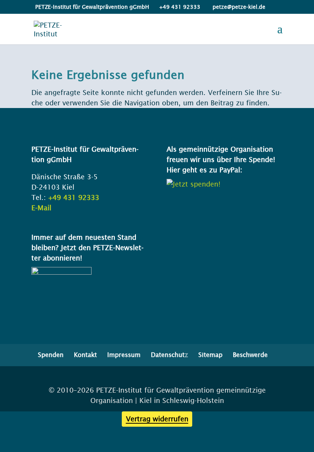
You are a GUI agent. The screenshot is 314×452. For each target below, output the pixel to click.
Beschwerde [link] (250, 354)
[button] (280, 33)
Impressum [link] (124, 354)
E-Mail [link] (41, 208)
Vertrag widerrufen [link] (157, 419)
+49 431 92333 (179, 7)
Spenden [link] (51, 354)
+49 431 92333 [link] (73, 197)
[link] (51, 29)
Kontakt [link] (85, 354)
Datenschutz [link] (169, 354)
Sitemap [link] (210, 354)
